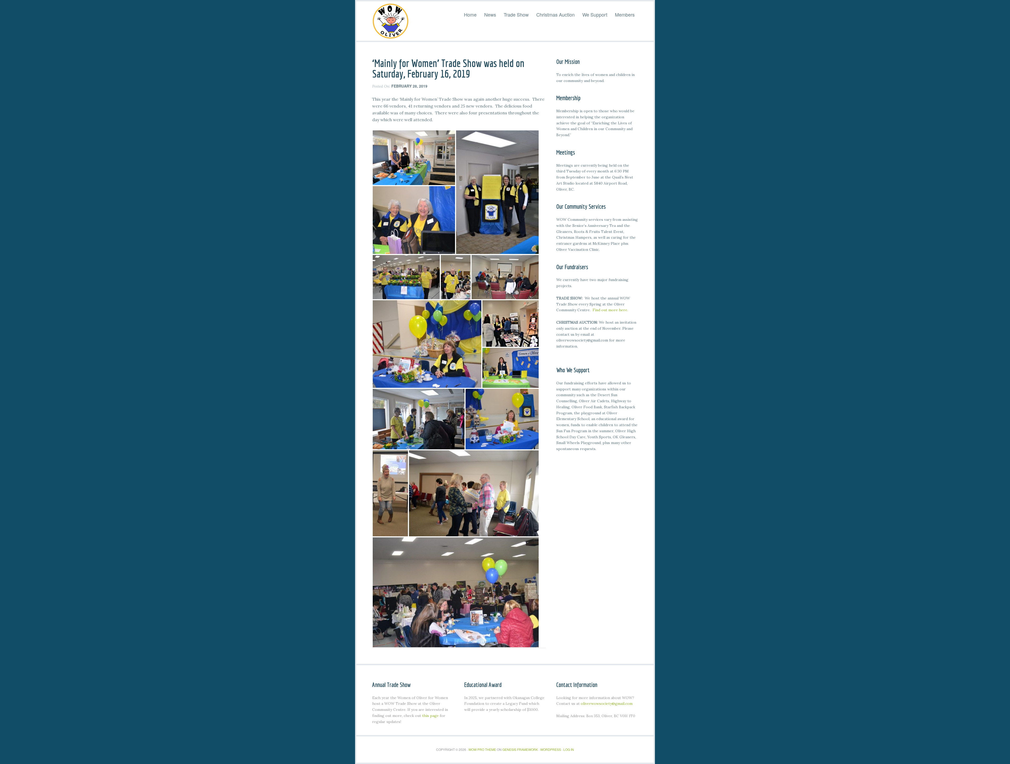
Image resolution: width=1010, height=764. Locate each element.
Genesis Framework (520, 749)
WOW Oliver (390, 21)
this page (430, 715)
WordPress (550, 749)
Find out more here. (610, 310)
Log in (568, 749)
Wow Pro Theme (482, 749)
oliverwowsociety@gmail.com (607, 703)
